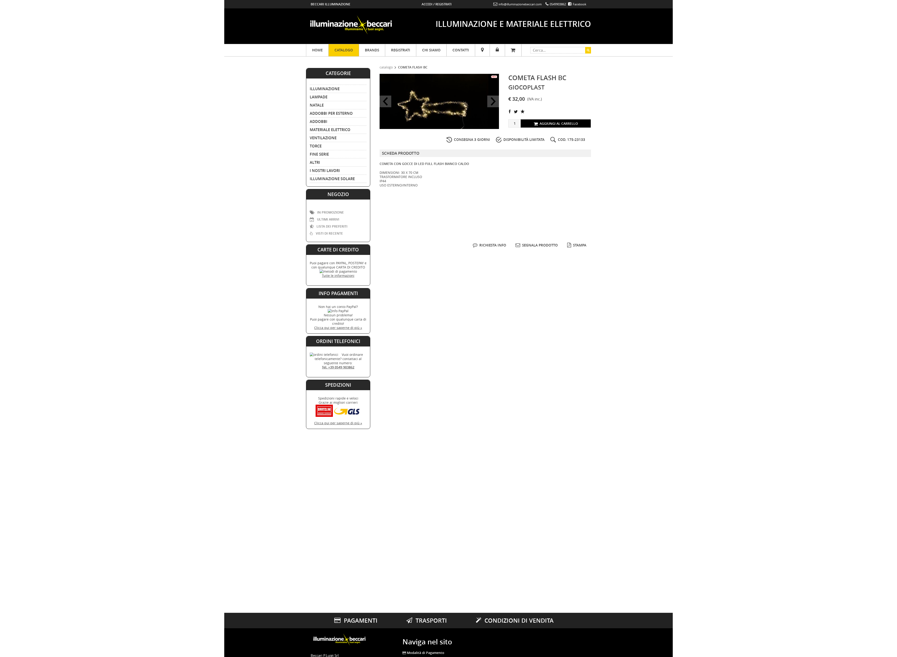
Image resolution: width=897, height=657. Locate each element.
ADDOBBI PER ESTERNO (331, 113)
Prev (385, 101)
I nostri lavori (325, 170)
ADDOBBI (318, 121)
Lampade (318, 97)
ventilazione (323, 137)
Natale (317, 105)
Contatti (460, 50)
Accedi (427, 4)
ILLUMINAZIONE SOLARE (332, 178)
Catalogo (344, 50)
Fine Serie (319, 154)
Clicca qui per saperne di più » (338, 327)
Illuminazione (325, 88)
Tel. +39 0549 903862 (338, 367)
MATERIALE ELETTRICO (330, 129)
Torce (316, 146)
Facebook (579, 4)
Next (493, 101)
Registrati (443, 4)
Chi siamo (431, 50)
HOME (317, 50)
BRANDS (372, 50)
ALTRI (315, 162)
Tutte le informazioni (338, 275)
